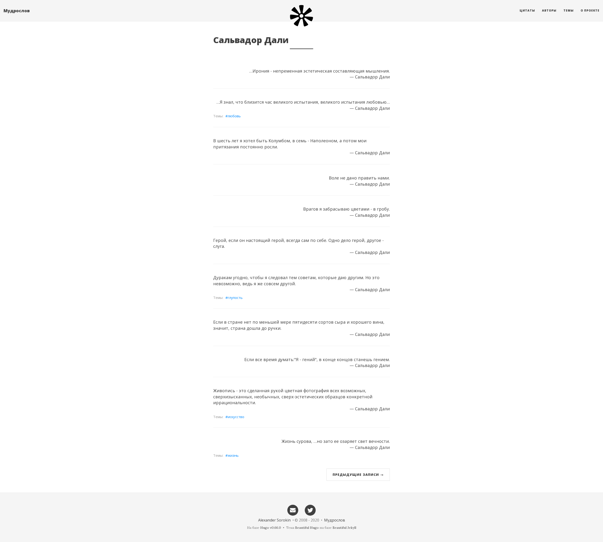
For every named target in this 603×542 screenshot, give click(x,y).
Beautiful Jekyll (344, 528)
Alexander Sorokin (274, 520)
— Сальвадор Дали (370, 77)
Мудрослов (17, 10)
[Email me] (293, 510)
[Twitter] (310, 510)
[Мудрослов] (301, 16)
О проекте (590, 10)
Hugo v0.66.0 (270, 528)
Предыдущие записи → (358, 474)
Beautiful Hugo (307, 528)
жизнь (233, 455)
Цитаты (527, 10)
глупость (235, 297)
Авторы (549, 10)
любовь (234, 116)
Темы (568, 10)
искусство (236, 416)
